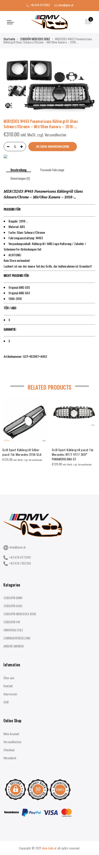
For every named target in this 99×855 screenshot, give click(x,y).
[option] (25, 430)
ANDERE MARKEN (13, 646)
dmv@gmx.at (17, 547)
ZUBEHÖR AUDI (12, 605)
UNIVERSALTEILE (13, 629)
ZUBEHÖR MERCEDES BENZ (35, 39)
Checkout (9, 749)
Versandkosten (12, 741)
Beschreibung (18, 170)
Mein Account (11, 733)
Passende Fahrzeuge (52, 170)
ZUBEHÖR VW (11, 621)
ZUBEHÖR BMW (12, 597)
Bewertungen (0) (20, 178)
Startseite (9, 39)
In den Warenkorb (52, 146)
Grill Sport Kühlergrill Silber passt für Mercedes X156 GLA (22, 452)
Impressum (10, 693)
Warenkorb (9, 757)
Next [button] (91, 435)
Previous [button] (7, 435)
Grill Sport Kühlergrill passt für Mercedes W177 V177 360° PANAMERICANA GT (73, 454)
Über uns (8, 677)
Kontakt (8, 685)
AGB (6, 701)
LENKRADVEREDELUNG (16, 637)
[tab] (18, 170)
